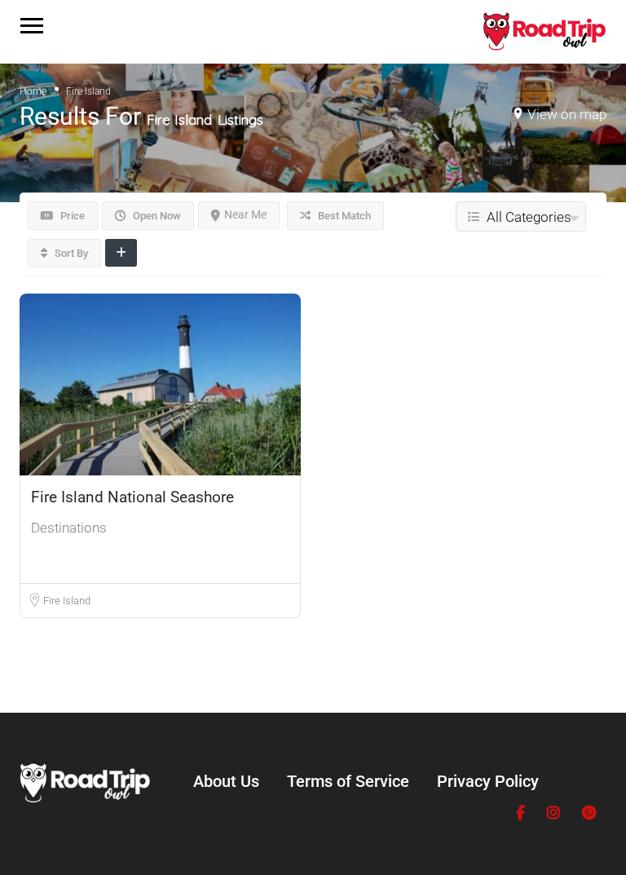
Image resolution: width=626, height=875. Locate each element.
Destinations (69, 527)
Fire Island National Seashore (132, 497)
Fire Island (66, 600)
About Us (226, 781)
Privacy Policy (488, 781)
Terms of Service (348, 781)
